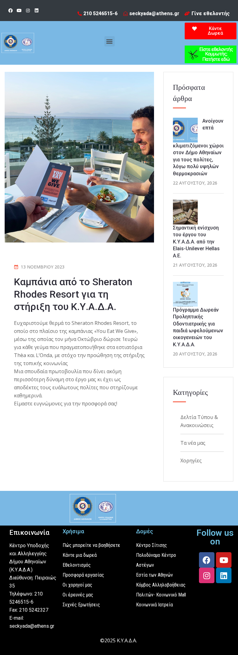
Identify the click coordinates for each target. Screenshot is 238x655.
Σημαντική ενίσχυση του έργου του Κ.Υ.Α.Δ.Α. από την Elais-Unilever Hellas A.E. (196, 242)
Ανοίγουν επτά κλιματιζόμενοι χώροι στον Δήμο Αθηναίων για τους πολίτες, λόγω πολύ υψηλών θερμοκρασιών (198, 147)
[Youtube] (19, 10)
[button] (109, 41)
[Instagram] (28, 10)
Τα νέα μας (192, 442)
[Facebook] (10, 10)
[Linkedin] (36, 10)
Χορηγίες (191, 460)
